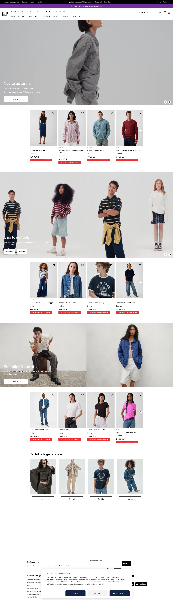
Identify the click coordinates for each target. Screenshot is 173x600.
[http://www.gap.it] (5, 14)
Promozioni (76, 16)
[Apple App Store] (141, 584)
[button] (140, 130)
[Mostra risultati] (160, 12)
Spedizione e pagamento (12, 2)
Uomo (32, 12)
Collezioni (56, 16)
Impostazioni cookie (33, 597)
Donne (43, 499)
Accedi (159, 2)
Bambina (40, 12)
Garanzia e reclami (33, 588)
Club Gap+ (40, 2)
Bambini (22, 252)
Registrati (98, 2)
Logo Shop (22, 16)
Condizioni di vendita (34, 591)
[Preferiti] (165, 12)
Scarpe (65, 16)
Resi (28, 585)
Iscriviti (126, 563)
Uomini (72, 499)
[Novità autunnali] (86, 62)
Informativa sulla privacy (35, 594)
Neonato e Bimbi (61, 12)
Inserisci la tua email (96, 560)
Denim (13, 16)
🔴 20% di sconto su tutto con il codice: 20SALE (86, 6)
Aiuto (32, 2)
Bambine (9, 252)
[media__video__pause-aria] (165, 102)
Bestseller (46, 16)
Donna (24, 12)
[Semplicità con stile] (86, 355)
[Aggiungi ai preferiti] (53, 112)
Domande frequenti (33, 579)
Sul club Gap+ (107, 2)
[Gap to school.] (86, 215)
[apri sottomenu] (19, 12)
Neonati (130, 499)
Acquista (16, 99)
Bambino (49, 12)
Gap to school (34, 16)
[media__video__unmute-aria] (169, 102)
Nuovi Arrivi (15, 12)
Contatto (25, 2)
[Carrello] (169, 12)
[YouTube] (132, 576)
